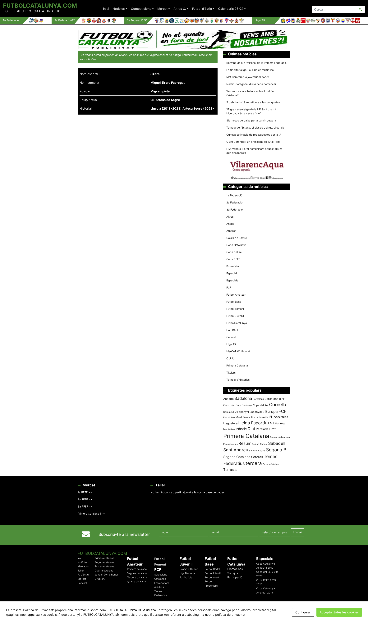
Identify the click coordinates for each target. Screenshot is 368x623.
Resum (244, 443)
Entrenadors (161, 582)
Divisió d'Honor (189, 569)
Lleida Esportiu (252, 422)
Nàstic (241, 429)
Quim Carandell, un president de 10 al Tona (253, 141)
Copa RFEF (233, 259)
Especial (231, 273)
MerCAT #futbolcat (238, 351)
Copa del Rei (234, 252)
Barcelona (258, 399)
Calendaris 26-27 (230, 9)
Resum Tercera (259, 444)
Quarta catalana (104, 570)
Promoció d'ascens (280, 437)
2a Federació (234, 202)
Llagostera (230, 423)
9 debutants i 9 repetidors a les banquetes (253, 102)
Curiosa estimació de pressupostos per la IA (253, 134)
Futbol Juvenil (235, 315)
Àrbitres (231, 230)
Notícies (119, 9)
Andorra (228, 398)
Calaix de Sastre (236, 237)
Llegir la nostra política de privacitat (219, 614)
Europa (271, 411)
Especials (232, 280)
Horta (254, 417)
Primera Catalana (237, 365)
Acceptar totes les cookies (339, 612)
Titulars (231, 372)
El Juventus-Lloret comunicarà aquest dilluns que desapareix (254, 150)
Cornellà (277, 404)
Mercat (162, 9)
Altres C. (179, 9)
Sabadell (276, 443)
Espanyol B (257, 412)
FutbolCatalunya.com (40, 5)
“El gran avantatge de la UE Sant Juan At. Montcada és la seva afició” (252, 111)
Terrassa (230, 470)
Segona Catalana (236, 457)
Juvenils (263, 417)
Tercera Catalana (271, 464)
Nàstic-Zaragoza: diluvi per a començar (251, 84)
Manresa (280, 423)
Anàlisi (230, 223)
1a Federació (234, 195)
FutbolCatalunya (236, 323)
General (231, 337)
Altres (229, 216)
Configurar (303, 612)
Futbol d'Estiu (202, 9)
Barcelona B (273, 399)
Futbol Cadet (212, 569)
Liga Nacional (187, 573)
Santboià (254, 450)
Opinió (230, 358)
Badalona (243, 398)
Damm (227, 411)
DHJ (234, 411)
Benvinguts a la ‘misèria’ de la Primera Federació (256, 62)
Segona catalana (104, 562)
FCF (228, 287)
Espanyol (243, 411)
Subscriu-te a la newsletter (124, 534)
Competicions (141, 9)
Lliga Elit (231, 344)
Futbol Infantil (213, 573)
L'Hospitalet (278, 417)
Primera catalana (104, 558)
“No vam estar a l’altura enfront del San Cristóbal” (250, 93)
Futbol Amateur (236, 294)
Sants (262, 450)
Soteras (257, 457)
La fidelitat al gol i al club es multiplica (250, 69)
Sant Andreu (235, 449)
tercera (254, 463)
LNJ (271, 423)
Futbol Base (233, 301)
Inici (106, 9)
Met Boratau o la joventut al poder (247, 77)
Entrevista (232, 266)
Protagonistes (230, 444)
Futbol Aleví (212, 577)
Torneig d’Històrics (238, 379)
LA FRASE (232, 330)
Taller (81, 570)
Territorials (186, 577)
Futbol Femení (235, 308)
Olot (251, 428)
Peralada (262, 429)
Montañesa (229, 429)
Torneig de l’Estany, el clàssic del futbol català (255, 127)
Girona (246, 417)
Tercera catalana (104, 566)
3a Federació (234, 209)
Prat (272, 429)
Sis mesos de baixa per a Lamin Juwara (251, 120)
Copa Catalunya (236, 245)
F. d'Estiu (83, 574)
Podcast (82, 582)
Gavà (239, 417)
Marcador (83, 566)
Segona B (276, 449)
